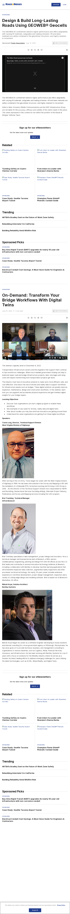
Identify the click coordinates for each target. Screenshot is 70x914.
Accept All (35, 910)
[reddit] (38, 50)
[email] (41, 50)
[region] (35, 908)
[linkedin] (32, 50)
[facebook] (28, 50)
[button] (3, 4)
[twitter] (35, 50)
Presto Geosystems (18, 43)
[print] (67, 50)
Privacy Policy (61, 905)
